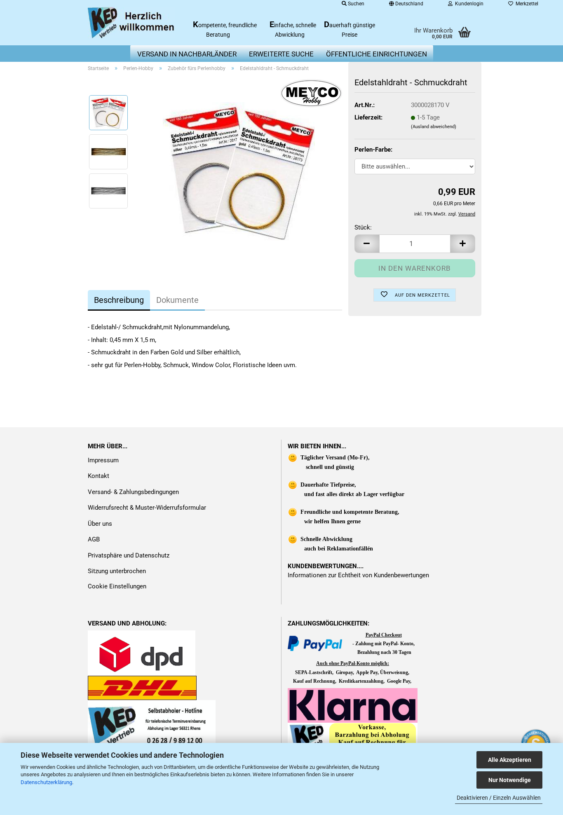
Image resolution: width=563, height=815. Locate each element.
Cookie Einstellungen (117, 586)
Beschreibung (119, 300)
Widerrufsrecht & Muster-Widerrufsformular (147, 507)
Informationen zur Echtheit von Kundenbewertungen (358, 575)
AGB (94, 539)
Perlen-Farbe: (373, 149)
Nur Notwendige (509, 780)
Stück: (363, 227)
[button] (366, 243)
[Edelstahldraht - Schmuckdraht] (239, 171)
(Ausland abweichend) (433, 126)
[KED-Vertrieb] (132, 22)
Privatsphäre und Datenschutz (128, 555)
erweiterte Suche (281, 54)
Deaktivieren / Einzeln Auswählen (499, 797)
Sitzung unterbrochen (117, 571)
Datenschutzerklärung (46, 782)
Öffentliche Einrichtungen (376, 54)
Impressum (103, 460)
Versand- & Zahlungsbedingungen (133, 492)
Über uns (100, 523)
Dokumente (177, 300)
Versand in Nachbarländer (187, 54)
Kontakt (98, 476)
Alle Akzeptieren (509, 759)
